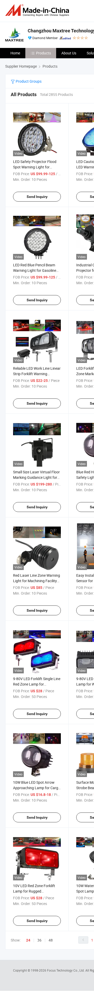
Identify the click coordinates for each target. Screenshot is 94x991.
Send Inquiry (37, 197)
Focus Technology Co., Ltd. (66, 970)
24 (28, 940)
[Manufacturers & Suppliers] (38, 10)
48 (51, 940)
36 (39, 940)
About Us (68, 53)
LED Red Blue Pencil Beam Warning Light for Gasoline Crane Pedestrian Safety (34, 270)
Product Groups (28, 81)
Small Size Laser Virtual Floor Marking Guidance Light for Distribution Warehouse (36, 477)
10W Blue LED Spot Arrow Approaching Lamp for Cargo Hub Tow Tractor (36, 788)
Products (43, 53)
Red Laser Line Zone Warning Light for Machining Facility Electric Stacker (36, 581)
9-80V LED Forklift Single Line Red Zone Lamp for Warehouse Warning (36, 684)
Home (15, 53)
